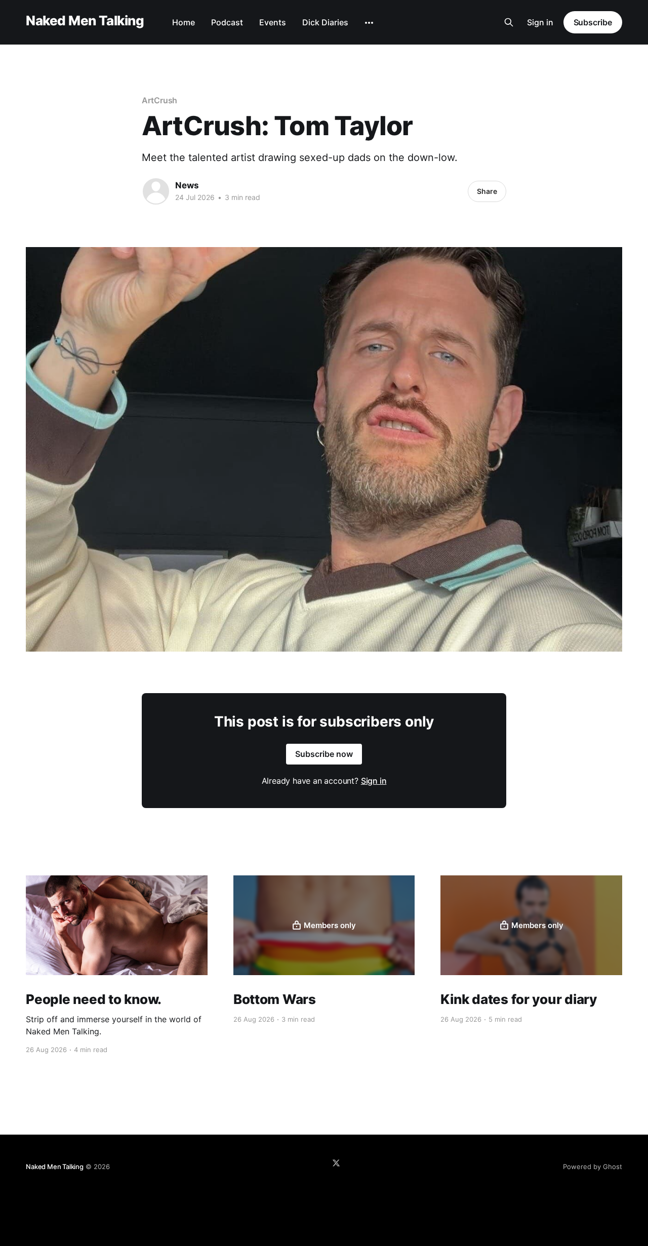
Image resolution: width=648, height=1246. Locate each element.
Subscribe (593, 22)
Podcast (227, 22)
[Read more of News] (156, 191)
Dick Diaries (325, 22)
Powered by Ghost (592, 1166)
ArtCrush (159, 100)
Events (272, 22)
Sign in (540, 22)
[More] (369, 22)
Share (487, 191)
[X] (336, 1163)
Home (183, 22)
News (187, 185)
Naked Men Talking (85, 21)
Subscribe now (324, 754)
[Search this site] (509, 22)
